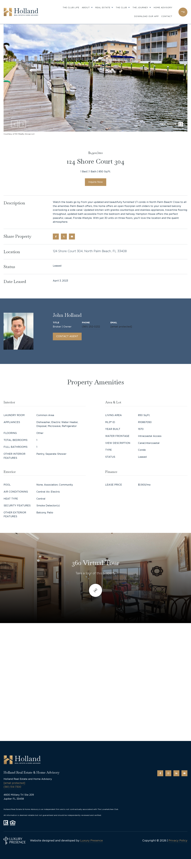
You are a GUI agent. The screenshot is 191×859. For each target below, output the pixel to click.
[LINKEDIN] (176, 773)
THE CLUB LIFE (71, 7)
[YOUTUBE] (184, 773)
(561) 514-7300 (12, 786)
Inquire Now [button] (95, 182)
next (22, 124)
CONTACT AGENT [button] (67, 336)
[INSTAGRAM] (168, 773)
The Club (121, 7)
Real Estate (102, 7)
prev (14, 124)
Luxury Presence (91, 840)
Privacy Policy (178, 840)
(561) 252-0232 (91, 326)
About (86, 7)
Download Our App (146, 16)
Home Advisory (163, 7)
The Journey (140, 7)
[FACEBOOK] (160, 773)
